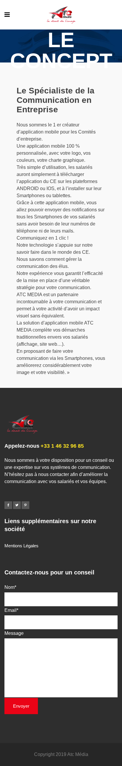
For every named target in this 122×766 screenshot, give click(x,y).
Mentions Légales (21, 545)
